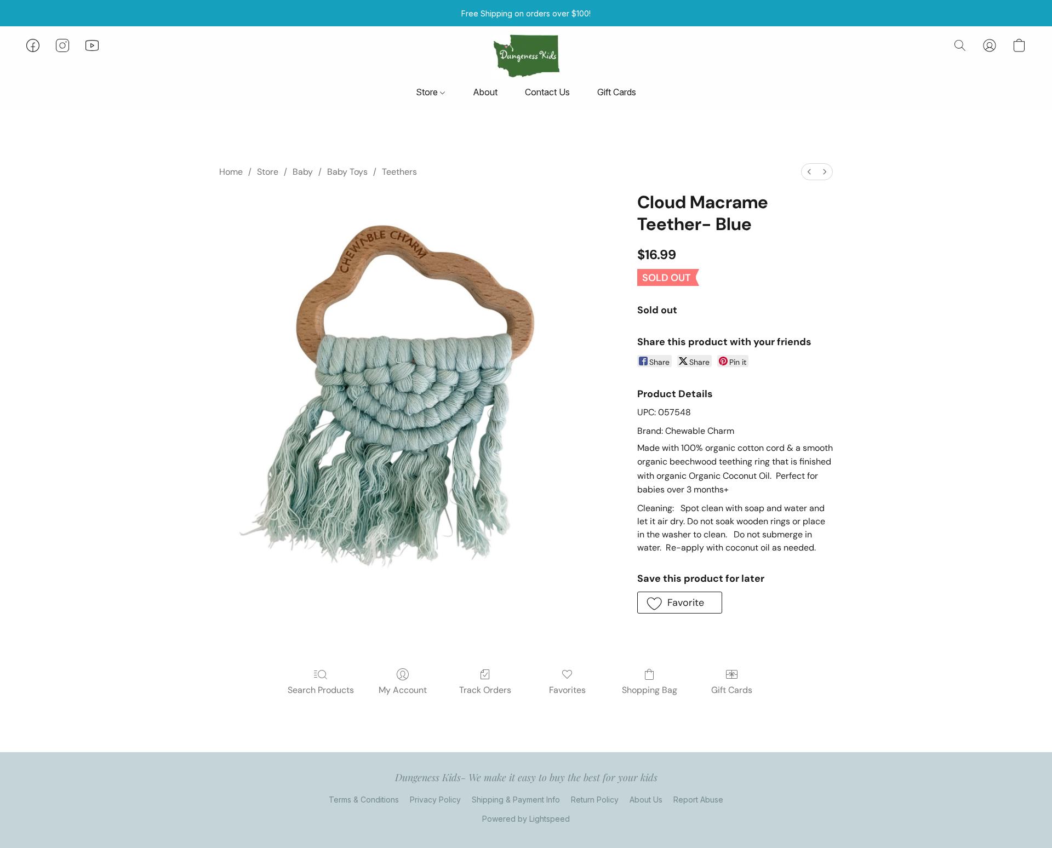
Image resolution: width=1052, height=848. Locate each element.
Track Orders (485, 690)
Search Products (321, 690)
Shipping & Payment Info (516, 799)
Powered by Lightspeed (526, 818)
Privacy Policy (435, 799)
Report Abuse (698, 799)
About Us (646, 799)
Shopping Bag (649, 690)
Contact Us (547, 92)
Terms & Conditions (364, 799)
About (485, 92)
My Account (403, 690)
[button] (525, 56)
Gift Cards (616, 92)
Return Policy (595, 799)
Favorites (567, 690)
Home (231, 171)
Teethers (399, 171)
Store (428, 92)
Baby (303, 171)
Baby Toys (347, 171)
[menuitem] (809, 172)
